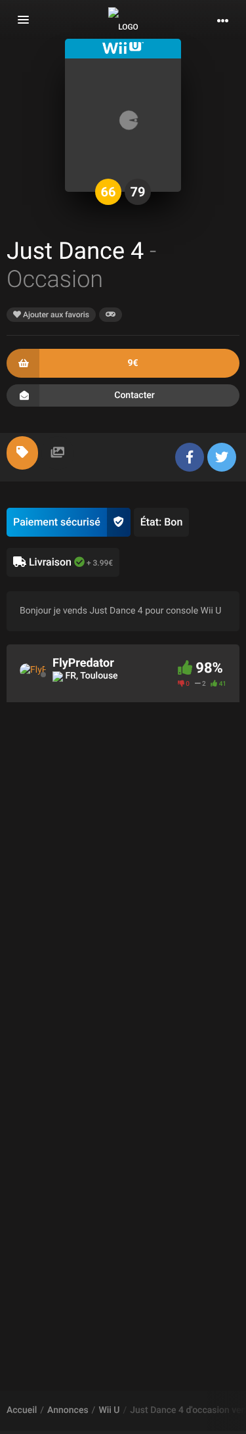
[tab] (22, 453)
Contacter (134, 395)
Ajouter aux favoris (55, 314)
